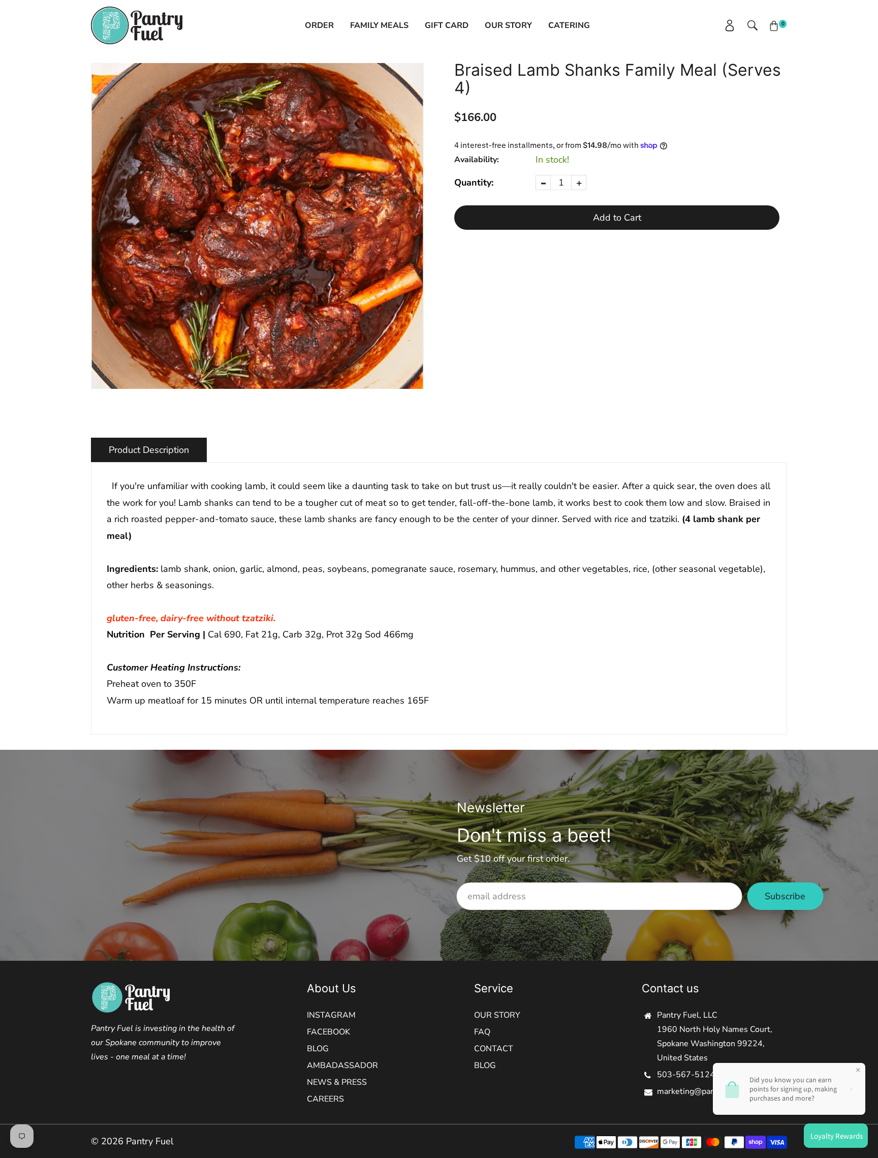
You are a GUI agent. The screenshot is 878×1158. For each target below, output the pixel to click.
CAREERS (325, 1099)
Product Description (149, 450)
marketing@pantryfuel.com (707, 1091)
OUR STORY (497, 1015)
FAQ (482, 1032)
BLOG (318, 1048)
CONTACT (493, 1048)
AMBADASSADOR (342, 1065)
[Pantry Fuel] (136, 24)
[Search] (747, 25)
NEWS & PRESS (337, 1082)
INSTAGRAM (331, 1015)
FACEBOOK (328, 1032)
